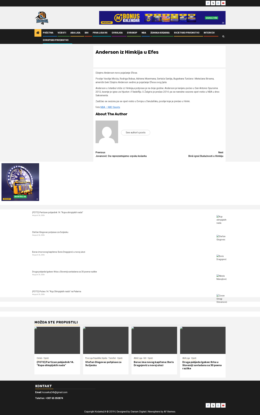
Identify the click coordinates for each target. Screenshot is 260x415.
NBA (144, 33)
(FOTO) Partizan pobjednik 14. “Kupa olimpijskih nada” (57, 212)
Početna (48, 33)
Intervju (209, 33)
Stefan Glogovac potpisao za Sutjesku (50, 232)
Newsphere (154, 411)
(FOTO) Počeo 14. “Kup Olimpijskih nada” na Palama (56, 291)
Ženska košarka (160, 33)
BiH (86, 33)
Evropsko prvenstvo (55, 40)
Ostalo (39, 358)
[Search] (223, 36)
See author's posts (135, 132)
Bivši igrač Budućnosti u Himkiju (205, 154)
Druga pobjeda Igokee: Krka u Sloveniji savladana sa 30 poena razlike (64, 271)
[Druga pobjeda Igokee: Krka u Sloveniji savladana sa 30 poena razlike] (222, 280)
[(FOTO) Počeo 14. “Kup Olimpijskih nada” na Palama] (222, 300)
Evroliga (117, 33)
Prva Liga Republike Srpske (96, 358)
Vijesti (62, 33)
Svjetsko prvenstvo (186, 33)
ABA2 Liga (138, 358)
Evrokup (132, 33)
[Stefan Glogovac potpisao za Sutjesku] (222, 240)
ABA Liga (75, 33)
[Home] (38, 33)
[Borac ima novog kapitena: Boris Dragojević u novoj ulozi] (222, 260)
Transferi (112, 358)
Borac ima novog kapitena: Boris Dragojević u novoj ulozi (58, 252)
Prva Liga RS (100, 33)
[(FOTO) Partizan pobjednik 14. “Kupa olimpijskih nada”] (222, 221)
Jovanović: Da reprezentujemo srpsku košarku (121, 154)
